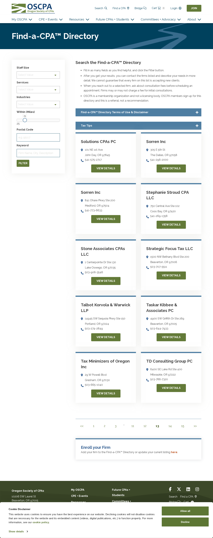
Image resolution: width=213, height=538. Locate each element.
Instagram (197, 489)
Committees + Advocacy (158, 19)
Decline (185, 521)
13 (157, 426)
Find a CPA (119, 8)
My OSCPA (19, 19)
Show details (16, 531)
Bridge (138, 8)
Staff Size (23, 67)
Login (173, 8)
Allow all (185, 511)
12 (145, 426)
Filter (23, 163)
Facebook (170, 489)
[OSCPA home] (33, 8)
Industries (23, 97)
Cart (158, 8)
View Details (106, 168)
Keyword (23, 145)
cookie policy (41, 522)
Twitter (179, 489)
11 (132, 426)
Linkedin (188, 489)
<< (82, 426)
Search (99, 8)
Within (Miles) (26, 112)
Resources (76, 19)
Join (194, 8)
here (174, 452)
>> (195, 426)
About (191, 19)
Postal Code (25, 129)
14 (170, 426)
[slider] (25, 120)
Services (22, 82)
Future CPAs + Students (112, 19)
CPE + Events (48, 19)
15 (182, 426)
